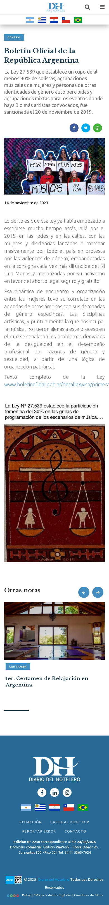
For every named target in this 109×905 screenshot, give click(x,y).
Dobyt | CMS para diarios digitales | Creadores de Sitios (62, 895)
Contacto (76, 831)
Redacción (31, 822)
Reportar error (39, 831)
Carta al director (69, 822)
